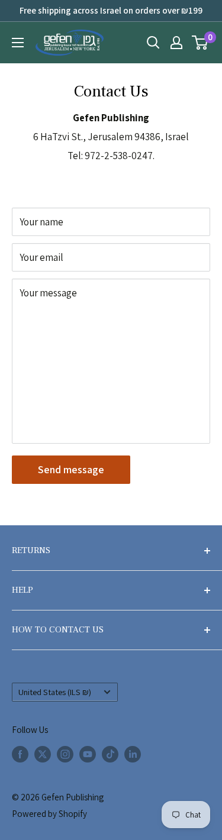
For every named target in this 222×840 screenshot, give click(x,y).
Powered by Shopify (49, 813)
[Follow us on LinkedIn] (132, 754)
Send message (71, 469)
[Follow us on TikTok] (110, 754)
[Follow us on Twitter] (42, 754)
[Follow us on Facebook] (20, 754)
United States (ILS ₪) (54, 691)
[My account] (176, 42)
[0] (200, 42)
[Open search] (153, 42)
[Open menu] (18, 42)
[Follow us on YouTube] (87, 754)
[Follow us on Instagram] (65, 754)
